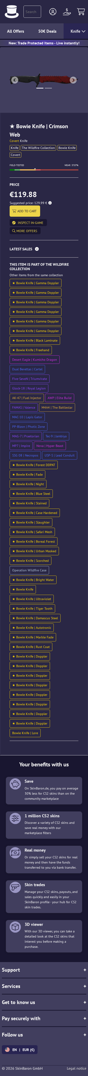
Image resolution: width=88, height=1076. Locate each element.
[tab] (44, 250)
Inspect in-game (30, 223)
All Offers (15, 31)
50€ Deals (47, 31)
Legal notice (76, 1068)
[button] (53, 11)
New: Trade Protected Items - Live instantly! (44, 43)
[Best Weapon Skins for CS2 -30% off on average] (12, 12)
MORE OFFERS (26, 231)
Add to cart (27, 211)
